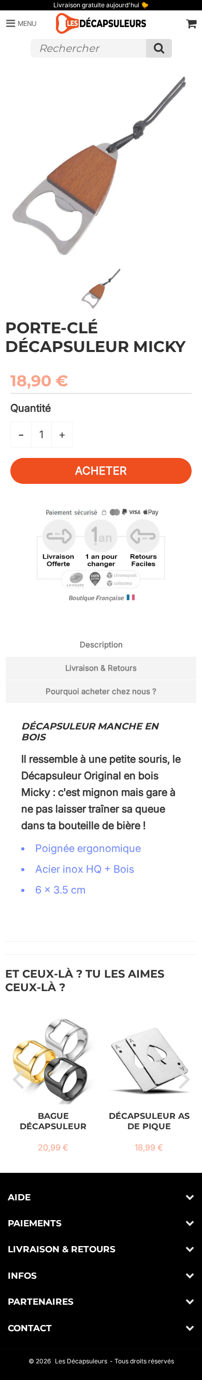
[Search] (159, 48)
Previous (17, 1078)
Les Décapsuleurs (81, 1361)
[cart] (191, 23)
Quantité (30, 408)
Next (184, 1078)
